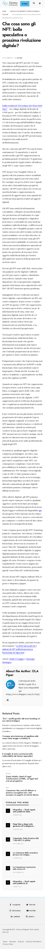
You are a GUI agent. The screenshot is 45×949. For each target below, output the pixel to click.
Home (4, 11)
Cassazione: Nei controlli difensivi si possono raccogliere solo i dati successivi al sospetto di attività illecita (22, 791)
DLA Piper (19, 58)
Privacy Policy (8, 944)
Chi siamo (12, 942)
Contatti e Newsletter (33, 942)
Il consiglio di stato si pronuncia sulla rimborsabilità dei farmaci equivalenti (17, 755)
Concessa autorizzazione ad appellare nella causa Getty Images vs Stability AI (20, 737)
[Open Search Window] (34, 4)
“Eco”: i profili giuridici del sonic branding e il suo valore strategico (21, 719)
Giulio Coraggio (16, 659)
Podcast (21, 942)
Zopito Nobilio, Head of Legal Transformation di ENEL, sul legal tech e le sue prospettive (22, 777)
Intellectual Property (17, 11)
